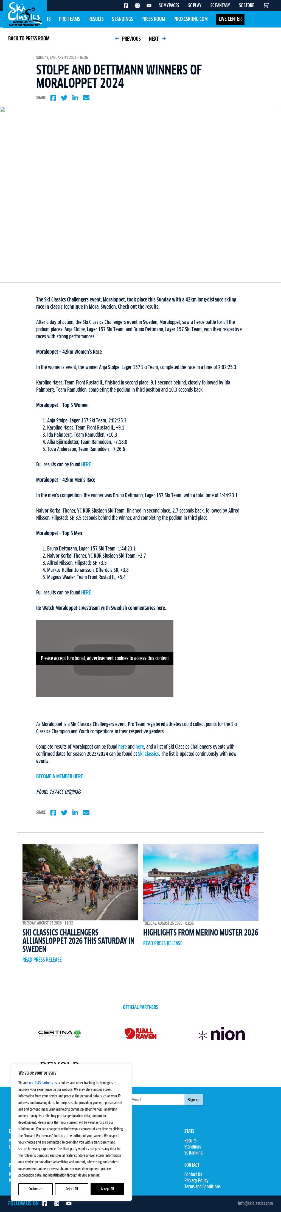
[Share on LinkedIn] (75, 98)
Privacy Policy (196, 1180)
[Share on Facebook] (53, 98)
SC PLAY (194, 5)
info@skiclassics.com (255, 1203)
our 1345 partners (41, 1083)
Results (96, 19)
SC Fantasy (105, 1187)
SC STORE (246, 5)
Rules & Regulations (113, 1153)
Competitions (108, 1147)
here (122, 747)
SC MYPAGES (169, 5)
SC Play (103, 1174)
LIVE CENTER (230, 19)
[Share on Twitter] (64, 98)
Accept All (107, 1189)
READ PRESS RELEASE (42, 960)
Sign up (194, 1099)
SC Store (103, 1180)
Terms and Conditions (202, 1187)
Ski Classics (148, 754)
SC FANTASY (220, 5)
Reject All (72, 1189)
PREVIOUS (131, 39)
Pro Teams (69, 19)
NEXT (154, 39)
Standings (122, 19)
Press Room (153, 19)
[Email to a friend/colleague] (86, 98)
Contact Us (193, 1174)
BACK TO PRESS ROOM (28, 38)
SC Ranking (193, 1153)
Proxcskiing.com (190, 19)
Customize (35, 1189)
